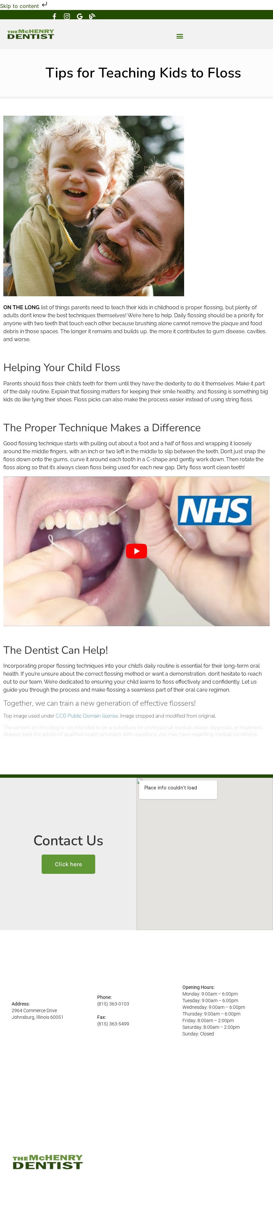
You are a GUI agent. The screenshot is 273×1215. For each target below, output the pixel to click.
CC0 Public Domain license (87, 716)
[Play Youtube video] (136, 551)
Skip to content (20, 6)
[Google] (80, 16)
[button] (179, 36)
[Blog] (92, 16)
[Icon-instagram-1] (67, 16)
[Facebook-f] (54, 16)
